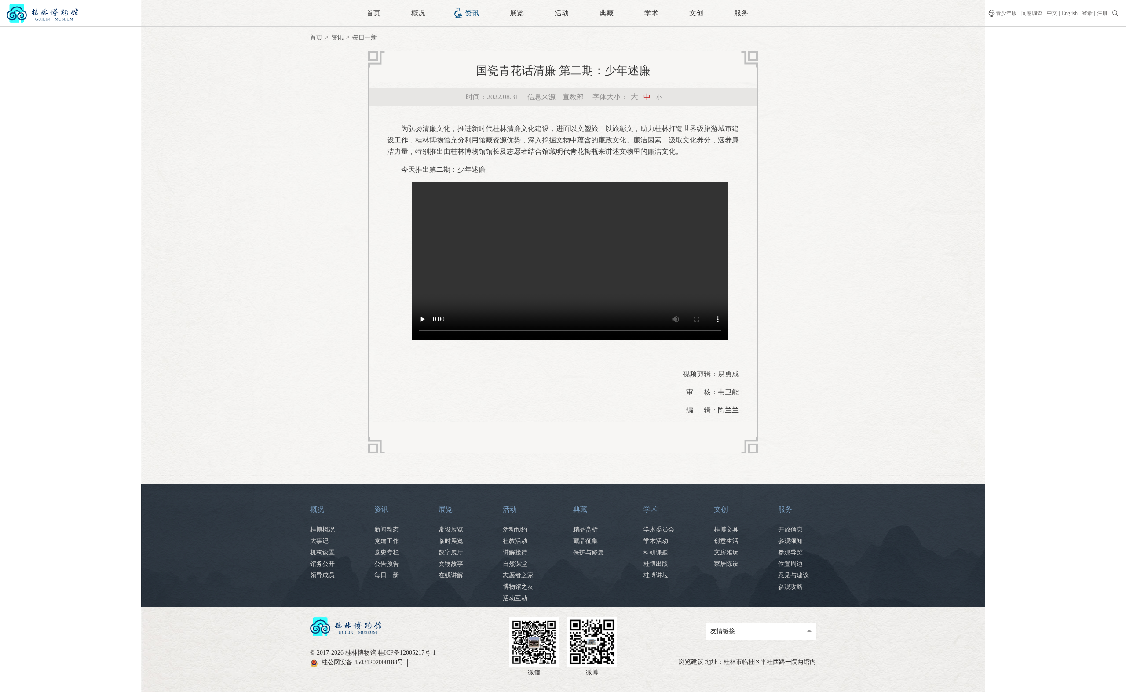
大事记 (319, 541)
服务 (741, 13)
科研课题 (655, 552)
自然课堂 (515, 564)
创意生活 (726, 541)
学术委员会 (658, 529)
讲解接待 (515, 552)
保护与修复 (588, 552)
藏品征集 (585, 541)
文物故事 (451, 564)
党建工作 (386, 541)
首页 (373, 13)
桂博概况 (322, 529)
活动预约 (515, 529)
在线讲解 (451, 575)
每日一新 (364, 37)
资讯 (472, 13)
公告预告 (386, 564)
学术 (651, 13)
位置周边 (790, 564)
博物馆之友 (518, 586)
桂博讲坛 (655, 575)
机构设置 (322, 552)
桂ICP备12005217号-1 (407, 652)
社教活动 (515, 541)
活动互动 (515, 598)
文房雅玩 (726, 552)
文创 (696, 13)
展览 (517, 13)
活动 (562, 13)
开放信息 (790, 529)
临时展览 (451, 541)
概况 (418, 13)
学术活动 (655, 541)
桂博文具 (726, 529)
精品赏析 (585, 529)
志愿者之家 (518, 575)
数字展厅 (451, 552)
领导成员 (322, 575)
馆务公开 (322, 564)
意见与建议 (793, 575)
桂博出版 (655, 564)
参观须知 (790, 541)
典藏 (607, 13)
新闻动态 (386, 529)
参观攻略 (790, 586)
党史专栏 (386, 552)
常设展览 (451, 529)
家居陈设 (726, 564)
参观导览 (790, 552)
